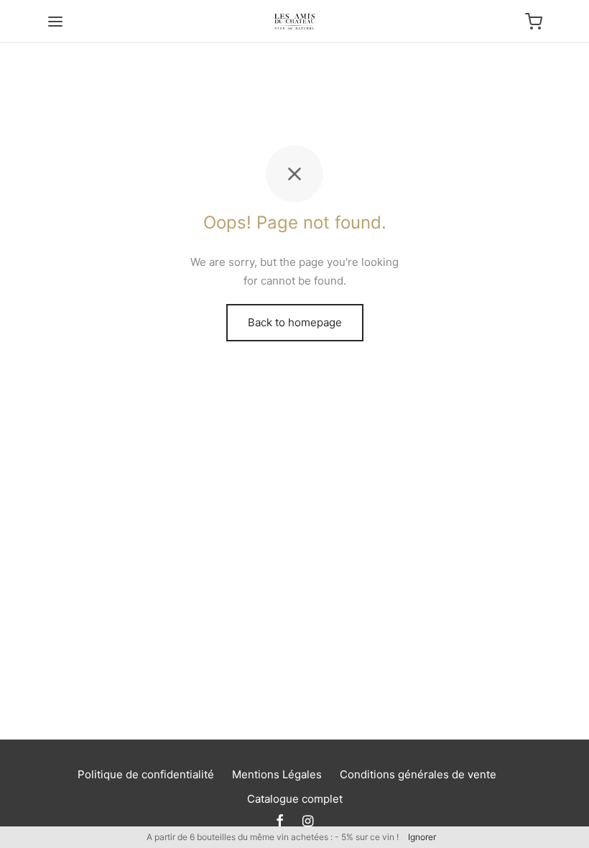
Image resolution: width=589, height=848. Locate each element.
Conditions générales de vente (418, 774)
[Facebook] (279, 821)
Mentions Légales (277, 774)
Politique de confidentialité (146, 774)
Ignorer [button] (422, 836)
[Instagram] (308, 821)
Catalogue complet (295, 799)
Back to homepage (295, 322)
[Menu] (55, 21)
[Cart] (533, 21)
